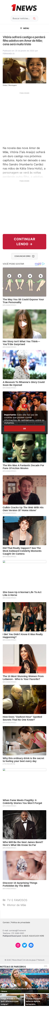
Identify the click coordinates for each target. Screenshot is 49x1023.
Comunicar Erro (22, 256)
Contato (6, 922)
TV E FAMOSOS (17, 900)
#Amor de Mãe (16, 905)
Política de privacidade (20, 922)
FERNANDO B (8, 53)
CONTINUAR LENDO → (24, 241)
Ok (24, 428)
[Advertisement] (24, 119)
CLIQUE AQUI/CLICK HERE (33, 936)
